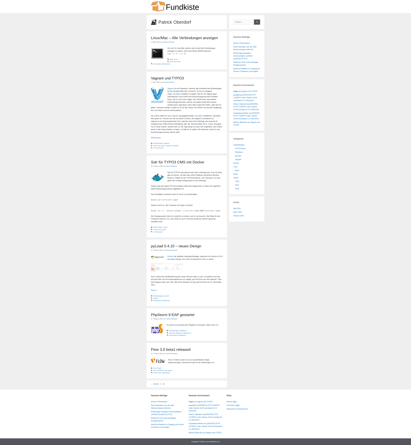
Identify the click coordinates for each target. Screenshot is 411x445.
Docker (160, 227)
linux (175, 61)
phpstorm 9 (187, 333)
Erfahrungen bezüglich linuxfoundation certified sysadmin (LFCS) (242, 56)
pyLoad (166, 296)
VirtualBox (176, 94)
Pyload (170, 256)
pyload (155, 298)
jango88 (236, 95)
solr (160, 229)
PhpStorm (183, 330)
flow (154, 370)
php (174, 333)
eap (170, 333)
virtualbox (175, 145)
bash (171, 61)
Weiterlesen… (156, 138)
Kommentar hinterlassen (161, 64)
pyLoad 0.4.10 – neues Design (176, 246)
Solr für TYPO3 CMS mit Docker (177, 162)
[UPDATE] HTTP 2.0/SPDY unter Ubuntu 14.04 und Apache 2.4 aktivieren (245, 97)
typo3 (163, 145)
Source (154, 290)
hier (168, 219)
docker (155, 229)
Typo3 (165, 227)
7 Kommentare (158, 148)
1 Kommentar (158, 232)
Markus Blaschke (240, 122)
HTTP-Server (240, 149)
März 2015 (237, 212)
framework (160, 370)
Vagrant (170, 88)
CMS (155, 227)
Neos (237, 189)
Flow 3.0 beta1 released (171, 349)
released (188, 360)
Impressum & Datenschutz (237, 409)
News (235, 174)
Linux (176, 59)
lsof (179, 61)
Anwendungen (158, 143)
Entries (231, 402)
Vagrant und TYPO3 (167, 78)
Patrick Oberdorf (240, 104)
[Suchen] (257, 22)
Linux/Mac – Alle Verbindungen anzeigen (184, 38)
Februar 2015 (238, 216)
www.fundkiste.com (213, 442)
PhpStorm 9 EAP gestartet (172, 315)
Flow (154, 368)
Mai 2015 (237, 208)
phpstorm (179, 333)
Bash (171, 59)
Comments (233, 405)
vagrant (168, 145)
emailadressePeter (240, 113)
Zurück (155, 384)
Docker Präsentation (241, 43)
